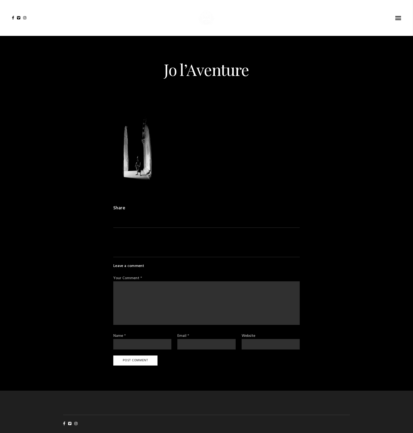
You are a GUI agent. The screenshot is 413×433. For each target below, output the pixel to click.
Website (248, 336)
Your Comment (127, 278)
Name (119, 336)
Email (183, 336)
